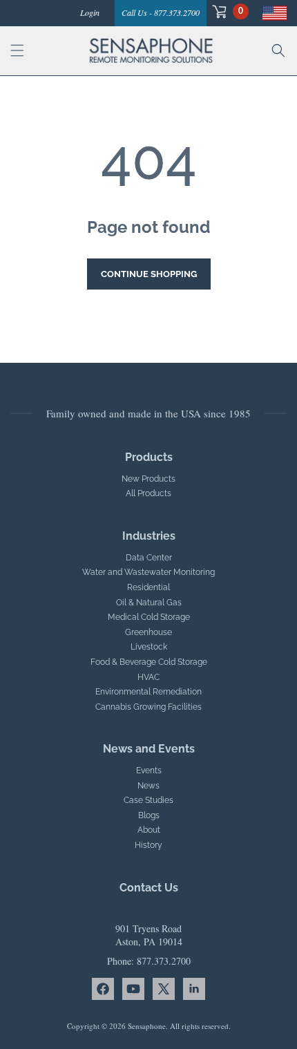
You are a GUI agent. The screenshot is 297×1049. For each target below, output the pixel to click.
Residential (148, 587)
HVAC (148, 677)
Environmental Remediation (148, 692)
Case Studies (148, 800)
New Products (148, 479)
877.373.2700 (164, 960)
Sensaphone (147, 1026)
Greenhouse (148, 632)
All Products (148, 493)
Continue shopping (149, 274)
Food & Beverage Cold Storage (148, 662)
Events (149, 770)
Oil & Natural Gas (149, 602)
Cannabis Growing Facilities (148, 707)
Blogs (149, 815)
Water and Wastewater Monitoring (148, 572)
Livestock (149, 647)
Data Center (149, 558)
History (148, 845)
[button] (228, 11)
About (148, 830)
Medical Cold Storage (149, 617)
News (148, 786)
